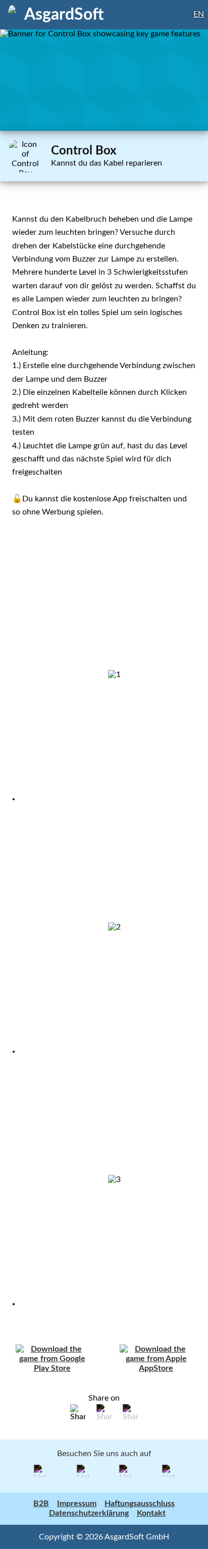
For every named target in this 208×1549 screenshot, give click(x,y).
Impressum (76, 1504)
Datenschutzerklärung (89, 1513)
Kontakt (151, 1513)
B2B (41, 1504)
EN (198, 14)
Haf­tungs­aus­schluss (140, 1504)
